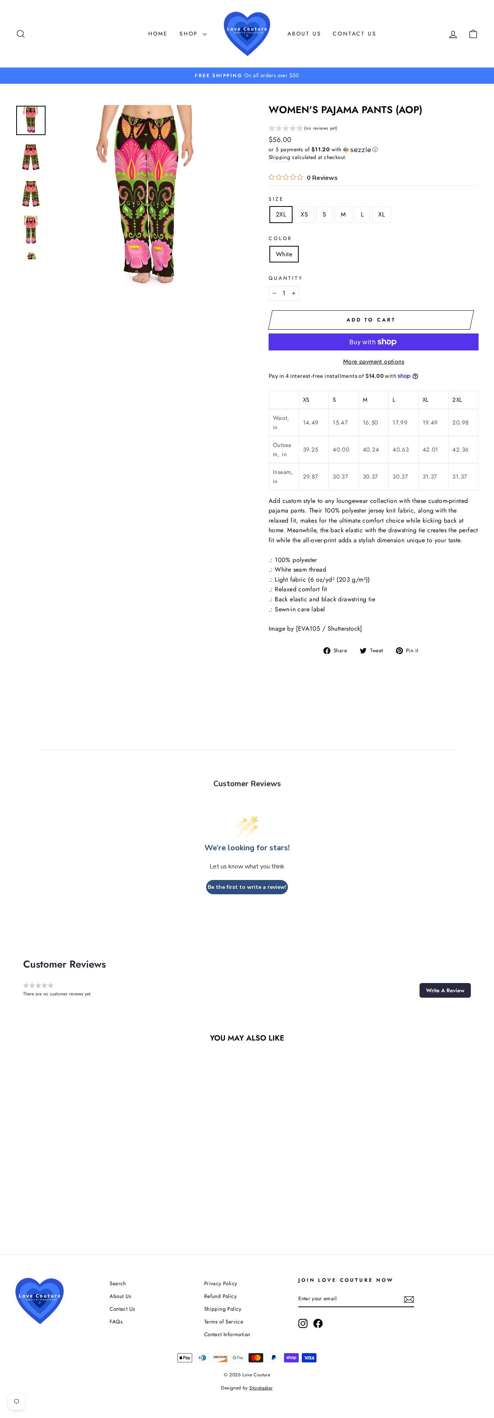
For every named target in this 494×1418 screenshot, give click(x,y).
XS (304, 214)
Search (118, 1283)
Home (158, 33)
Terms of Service (223, 1321)
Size (276, 199)
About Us (304, 33)
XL (381, 214)
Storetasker (260, 1387)
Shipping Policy (223, 1309)
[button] (303, 129)
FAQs (116, 1321)
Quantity (286, 278)
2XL (281, 214)
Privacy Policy (220, 1283)
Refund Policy (220, 1296)
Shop (190, 33)
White (284, 254)
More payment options (373, 361)
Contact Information (227, 1334)
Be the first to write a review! (247, 887)
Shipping (279, 157)
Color (280, 238)
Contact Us (354, 33)
